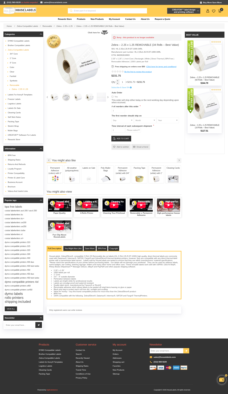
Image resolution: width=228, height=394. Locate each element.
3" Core (13, 63)
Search (79, 354)
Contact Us (80, 350)
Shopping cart (118, 362)
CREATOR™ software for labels (22, 135)
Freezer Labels (14, 99)
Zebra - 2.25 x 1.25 (20, 89)
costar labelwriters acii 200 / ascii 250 (21, 210)
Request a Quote (162, 19)
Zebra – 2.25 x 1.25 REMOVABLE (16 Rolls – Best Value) (204, 126)
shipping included (18, 301)
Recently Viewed (83, 358)
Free (12, 155)
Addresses (117, 358)
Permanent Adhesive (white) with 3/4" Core (122, 171)
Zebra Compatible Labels (18, 50)
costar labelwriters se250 (15, 226)
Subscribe (186, 350)
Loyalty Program (15, 169)
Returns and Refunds (17, 164)
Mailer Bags (13, 130)
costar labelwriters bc (14, 214)
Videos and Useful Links (18, 191)
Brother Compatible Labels (19, 45)
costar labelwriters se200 (15, 222)
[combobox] (107, 10)
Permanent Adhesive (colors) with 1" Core (55, 171)
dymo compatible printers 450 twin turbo (22, 278)
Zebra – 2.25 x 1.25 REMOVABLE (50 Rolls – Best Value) (204, 78)
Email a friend (142, 147)
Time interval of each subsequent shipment (132, 126)
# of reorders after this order (125, 106)
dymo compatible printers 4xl (21, 281)
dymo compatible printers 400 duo (19, 262)
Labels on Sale (14, 108)
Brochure (11, 187)
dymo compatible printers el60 (18, 286)
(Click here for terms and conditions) (161, 67)
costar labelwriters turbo (15, 230)
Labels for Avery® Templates (20, 95)
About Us (79, 362)
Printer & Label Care (16, 178)
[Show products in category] (55, 179)
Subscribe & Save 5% (120, 87)
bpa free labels (13, 206)
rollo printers (14, 297)
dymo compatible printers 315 (17, 246)
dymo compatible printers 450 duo (19, 274)
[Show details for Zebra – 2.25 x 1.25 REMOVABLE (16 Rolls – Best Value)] (204, 105)
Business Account (15, 182)
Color (12, 67)
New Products (118, 370)
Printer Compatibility (16, 173)
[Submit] (71, 11)
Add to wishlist (123, 147)
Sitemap (116, 374)
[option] (54, 97)
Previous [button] (47, 97)
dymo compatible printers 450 (17, 270)
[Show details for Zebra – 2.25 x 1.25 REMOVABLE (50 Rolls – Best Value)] (204, 57)
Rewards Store (14, 139)
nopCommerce (52, 390)
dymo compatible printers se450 (18, 290)
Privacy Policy (81, 378)
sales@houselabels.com (55, 2)
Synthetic (13, 81)
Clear (12, 72)
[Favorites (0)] (213, 11)
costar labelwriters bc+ (14, 218)
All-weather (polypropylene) (72, 169)
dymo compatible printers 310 (17, 242)
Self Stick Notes (14, 117)
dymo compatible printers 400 (17, 258)
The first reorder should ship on (127, 115)
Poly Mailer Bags (105, 169)
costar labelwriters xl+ (14, 238)
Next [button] (108, 97)
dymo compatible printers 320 (17, 250)
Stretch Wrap (13, 126)
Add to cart (123, 138)
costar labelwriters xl (13, 234)
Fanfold (13, 76)
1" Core (13, 58)
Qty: (113, 82)
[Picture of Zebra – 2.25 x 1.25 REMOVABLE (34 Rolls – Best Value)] (54, 97)
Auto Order (117, 92)
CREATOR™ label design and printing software (183, 11)
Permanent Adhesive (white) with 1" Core (156, 171)
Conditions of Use (83, 374)
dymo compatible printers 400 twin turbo (22, 266)
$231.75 (131, 82)
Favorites (116, 366)
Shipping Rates (14, 160)
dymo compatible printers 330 (17, 254)
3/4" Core (14, 54)
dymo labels (14, 294)
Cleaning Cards (14, 113)
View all (11, 309)
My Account (117, 350)
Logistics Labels (14, 104)
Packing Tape (13, 121)
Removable (14, 85)
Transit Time (81, 370)
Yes (116, 97)
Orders (115, 354)
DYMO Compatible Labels (18, 41)
